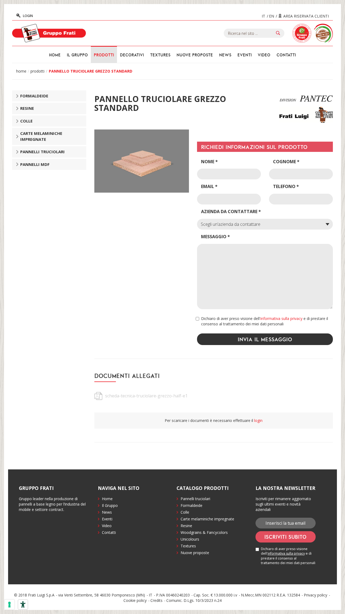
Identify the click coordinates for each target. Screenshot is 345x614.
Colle (26, 121)
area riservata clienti (306, 16)
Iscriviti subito (285, 536)
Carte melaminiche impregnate (41, 136)
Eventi (244, 55)
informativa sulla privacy (281, 318)
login (28, 15)
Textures (160, 55)
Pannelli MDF (35, 164)
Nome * (209, 162)
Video (264, 55)
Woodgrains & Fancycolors (204, 532)
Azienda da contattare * (231, 211)
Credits (156, 600)
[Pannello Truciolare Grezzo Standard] (141, 161)
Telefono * (286, 186)
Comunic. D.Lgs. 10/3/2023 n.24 (194, 600)
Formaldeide (34, 95)
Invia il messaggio (265, 339)
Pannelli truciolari (42, 151)
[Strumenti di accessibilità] (23, 604)
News (225, 55)
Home (55, 55)
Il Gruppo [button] (77, 55)
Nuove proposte (195, 55)
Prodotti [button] (104, 55)
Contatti (286, 55)
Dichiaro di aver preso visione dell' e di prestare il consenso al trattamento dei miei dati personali (264, 321)
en (271, 16)
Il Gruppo (110, 505)
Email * (209, 186)
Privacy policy (315, 595)
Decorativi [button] (132, 55)
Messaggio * (215, 237)
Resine (27, 108)
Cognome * (286, 162)
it (263, 16)
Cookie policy (135, 600)
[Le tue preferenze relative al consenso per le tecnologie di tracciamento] (9, 604)
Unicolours (190, 539)
